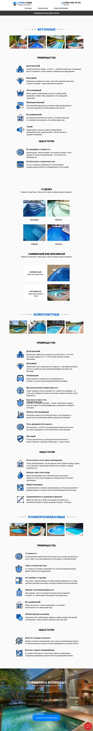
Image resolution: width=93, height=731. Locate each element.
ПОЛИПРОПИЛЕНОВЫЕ (61, 8)
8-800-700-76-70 (72, 3)
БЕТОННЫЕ (28, 8)
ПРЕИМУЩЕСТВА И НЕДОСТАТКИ (46, 13)
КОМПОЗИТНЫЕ (43, 8)
